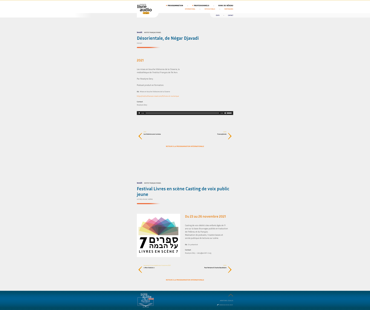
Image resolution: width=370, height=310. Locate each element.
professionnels (201, 5)
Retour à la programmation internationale (185, 146)
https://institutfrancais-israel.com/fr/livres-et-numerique (158, 96)
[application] (185, 113)
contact (230, 15)
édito (217, 15)
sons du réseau (225, 5)
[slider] (229, 113)
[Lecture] (139, 113)
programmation (175, 5)
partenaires (228, 9)
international (190, 9)
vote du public (210, 9)
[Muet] (225, 113)
